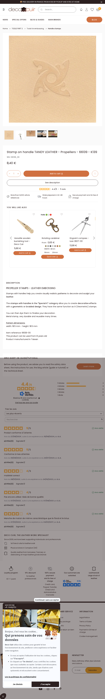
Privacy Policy (85, 625)
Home (5, 28)
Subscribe (92, 670)
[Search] (41, 9)
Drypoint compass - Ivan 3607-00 (79, 240)
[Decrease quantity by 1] (8, 173)
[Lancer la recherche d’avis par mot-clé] (102, 419)
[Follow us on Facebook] (54, 689)
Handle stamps (54, 28)
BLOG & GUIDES (37, 19)
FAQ (55, 634)
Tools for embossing (35, 28)
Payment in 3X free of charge (88, 631)
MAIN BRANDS (54, 19)
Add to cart (55, 173)
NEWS (5, 19)
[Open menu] (4, 9)
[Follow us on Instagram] (48, 689)
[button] (95, 174)
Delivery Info (59, 625)
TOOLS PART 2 (17, 28)
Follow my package (62, 621)
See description (52, 182)
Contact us (58, 617)
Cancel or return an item (64, 630)
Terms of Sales (85, 621)
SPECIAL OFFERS (19, 19)
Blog (94, 19)
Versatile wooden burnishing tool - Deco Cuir (22, 241)
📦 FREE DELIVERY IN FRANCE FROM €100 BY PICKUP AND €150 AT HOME (50, 2)
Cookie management (88, 636)
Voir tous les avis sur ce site (26, 403)
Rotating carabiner (51, 238)
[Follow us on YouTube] (40, 689)
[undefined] (39, 398)
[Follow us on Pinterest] (60, 689)
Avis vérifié (99, 428)
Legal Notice (84, 617)
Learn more (88, 366)
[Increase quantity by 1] (19, 173)
